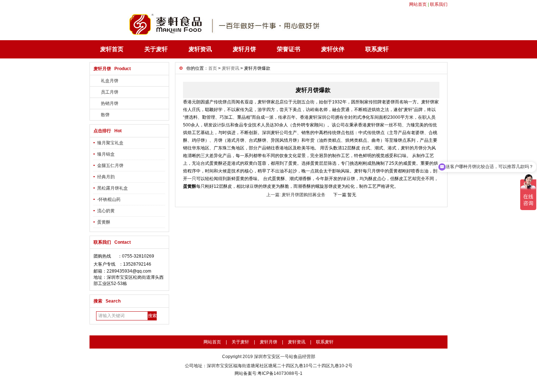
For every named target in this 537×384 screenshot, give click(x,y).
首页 (212, 68)
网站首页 (418, 4)
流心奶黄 (106, 210)
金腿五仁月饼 (110, 165)
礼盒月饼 (109, 80)
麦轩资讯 (200, 49)
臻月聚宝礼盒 (110, 142)
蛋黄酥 (103, 222)
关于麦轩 (156, 49)
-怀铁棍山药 (109, 199)
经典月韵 (106, 176)
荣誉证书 (288, 49)
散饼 (105, 114)
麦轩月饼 (244, 49)
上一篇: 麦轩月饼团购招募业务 (295, 194)
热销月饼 (109, 103)
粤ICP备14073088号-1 (280, 373)
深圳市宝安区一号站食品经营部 (284, 356)
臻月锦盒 (106, 154)
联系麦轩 (377, 49)
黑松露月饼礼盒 (112, 188)
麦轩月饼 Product (112, 68)
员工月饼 (109, 92)
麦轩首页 (111, 49)
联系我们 (439, 4)
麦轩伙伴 (332, 49)
